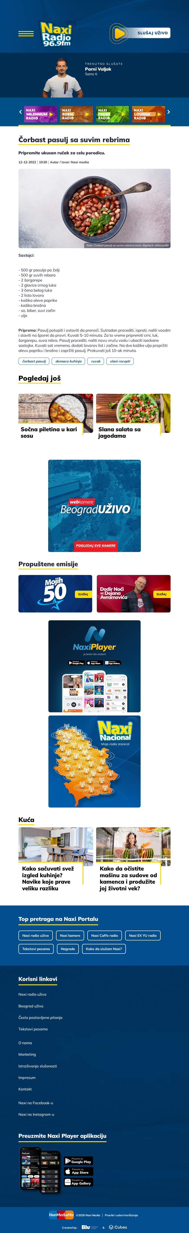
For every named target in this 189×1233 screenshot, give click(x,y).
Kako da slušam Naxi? (104, 949)
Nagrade (68, 949)
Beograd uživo (30, 1006)
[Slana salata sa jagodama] (133, 413)
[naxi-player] (94, 666)
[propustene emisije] (55, 593)
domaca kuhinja (68, 361)
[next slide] (168, 112)
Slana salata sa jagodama (119, 432)
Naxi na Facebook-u (35, 1103)
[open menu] (26, 34)
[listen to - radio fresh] (40, 114)
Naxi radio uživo (35, 935)
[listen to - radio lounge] (76, 114)
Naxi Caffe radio (104, 935)
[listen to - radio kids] (112, 114)
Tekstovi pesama (36, 949)
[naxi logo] (57, 34)
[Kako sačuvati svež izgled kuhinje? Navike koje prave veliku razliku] (55, 846)
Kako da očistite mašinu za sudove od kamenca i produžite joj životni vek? (128, 878)
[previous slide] (20, 112)
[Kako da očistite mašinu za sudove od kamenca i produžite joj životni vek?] (133, 846)
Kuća (26, 820)
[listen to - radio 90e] (148, 114)
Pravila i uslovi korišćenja (121, 1215)
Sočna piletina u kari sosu (49, 432)
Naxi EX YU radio (143, 935)
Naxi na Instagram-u (36, 1114)
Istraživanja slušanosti (37, 1066)
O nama (25, 1042)
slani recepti (120, 361)
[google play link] (78, 1161)
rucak (95, 361)
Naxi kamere (70, 935)
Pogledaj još (39, 378)
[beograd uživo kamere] (94, 506)
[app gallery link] (78, 1183)
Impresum (26, 1077)
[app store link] (78, 1172)
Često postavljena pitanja (40, 1017)
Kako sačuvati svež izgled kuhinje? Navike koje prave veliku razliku (48, 878)
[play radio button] (140, 34)
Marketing (27, 1054)
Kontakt (25, 1089)
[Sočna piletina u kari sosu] (55, 413)
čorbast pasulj (34, 361)
